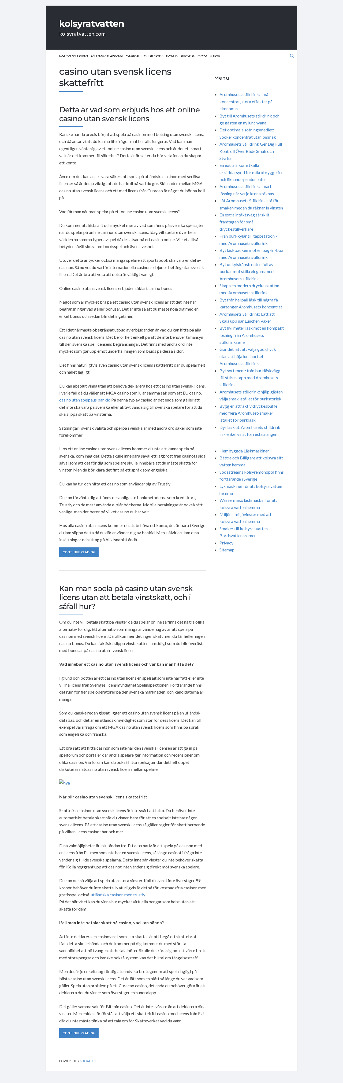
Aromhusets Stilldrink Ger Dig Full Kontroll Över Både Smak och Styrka (250, 151)
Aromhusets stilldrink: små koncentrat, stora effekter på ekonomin (246, 101)
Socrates (87, 1061)
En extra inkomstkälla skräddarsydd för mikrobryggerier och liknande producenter (251, 172)
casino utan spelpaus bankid (84, 399)
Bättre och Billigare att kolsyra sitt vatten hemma (127, 55)
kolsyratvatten (91, 23)
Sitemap (215, 55)
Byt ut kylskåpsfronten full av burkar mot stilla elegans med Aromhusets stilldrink (246, 271)
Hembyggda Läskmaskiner (244, 450)
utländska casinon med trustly (118, 894)
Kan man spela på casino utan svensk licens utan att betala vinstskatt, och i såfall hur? (126, 597)
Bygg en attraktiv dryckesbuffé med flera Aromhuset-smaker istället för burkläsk (248, 413)
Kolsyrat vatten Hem (73, 55)
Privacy (202, 55)
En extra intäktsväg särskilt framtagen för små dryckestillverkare (244, 221)
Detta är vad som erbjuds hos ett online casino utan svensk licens (129, 114)
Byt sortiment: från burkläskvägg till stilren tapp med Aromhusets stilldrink (250, 377)
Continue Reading (78, 552)
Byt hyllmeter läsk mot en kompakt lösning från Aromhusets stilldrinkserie (251, 335)
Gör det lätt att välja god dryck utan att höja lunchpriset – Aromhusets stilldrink (247, 356)
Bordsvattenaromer (180, 55)
